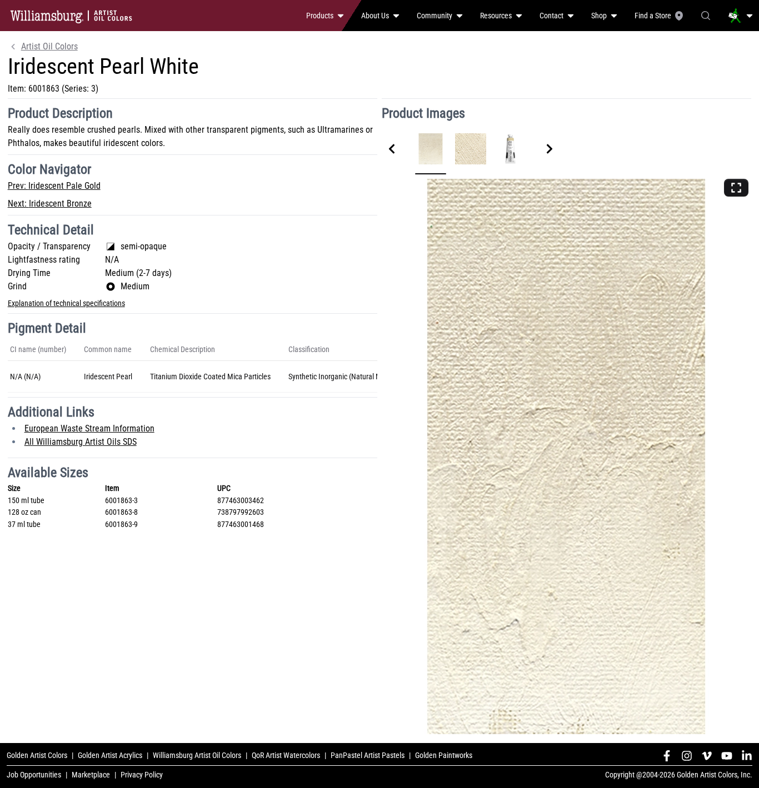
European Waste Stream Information (89, 428)
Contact (551, 15)
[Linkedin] (746, 755)
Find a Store (653, 15)
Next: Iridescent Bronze (50, 203)
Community (434, 15)
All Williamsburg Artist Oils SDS (80, 441)
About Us (375, 15)
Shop (599, 15)
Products (319, 15)
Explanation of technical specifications (66, 303)
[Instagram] (686, 755)
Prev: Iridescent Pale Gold (54, 185)
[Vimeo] (706, 755)
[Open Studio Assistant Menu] (740, 15)
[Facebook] (666, 755)
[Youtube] (726, 755)
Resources (496, 15)
